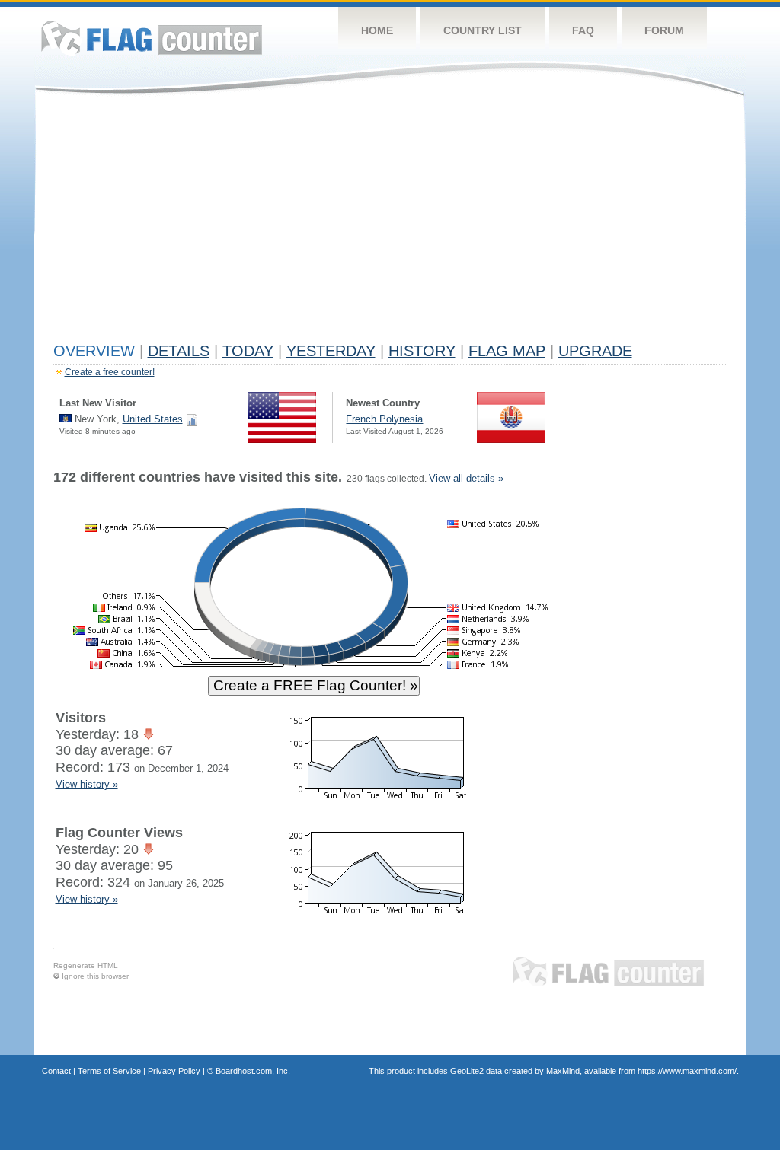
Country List (482, 30)
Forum (664, 30)
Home (377, 30)
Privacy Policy (174, 1070)
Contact (56, 1070)
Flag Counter (151, 38)
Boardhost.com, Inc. (253, 1070)
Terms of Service (109, 1070)
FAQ (583, 30)
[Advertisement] (390, 222)
